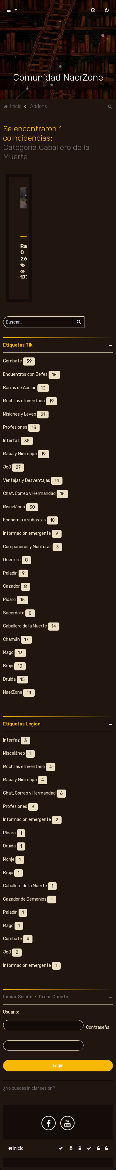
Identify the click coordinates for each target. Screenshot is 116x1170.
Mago (13, 653)
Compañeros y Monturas (31, 547)
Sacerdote (17, 613)
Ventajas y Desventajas (31, 480)
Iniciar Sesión (17, 997)
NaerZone (17, 693)
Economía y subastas (29, 520)
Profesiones (19, 428)
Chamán (15, 639)
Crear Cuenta (53, 997)
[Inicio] (58, 47)
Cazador (15, 587)
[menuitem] (107, 10)
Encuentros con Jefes (30, 374)
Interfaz (16, 441)
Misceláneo (19, 507)
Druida (14, 679)
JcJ (12, 467)
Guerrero (15, 560)
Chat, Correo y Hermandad (34, 494)
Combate (17, 361)
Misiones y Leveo (24, 414)
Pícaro (14, 600)
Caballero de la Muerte (29, 626)
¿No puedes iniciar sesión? (29, 1088)
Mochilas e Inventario (28, 401)
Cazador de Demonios (28, 899)
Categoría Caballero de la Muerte (46, 151)
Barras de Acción (24, 388)
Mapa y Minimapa (24, 454)
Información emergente (30, 533)
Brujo (12, 666)
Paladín (14, 573)
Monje (12, 859)
